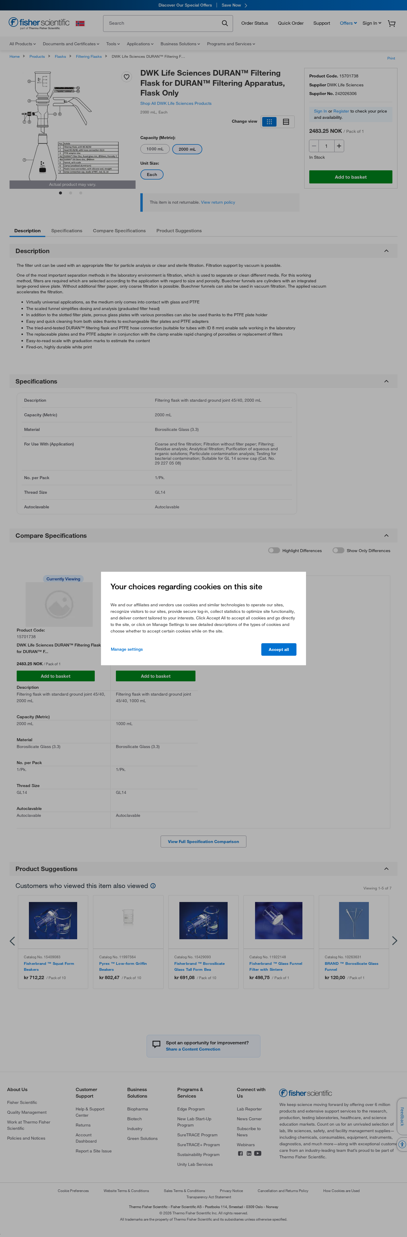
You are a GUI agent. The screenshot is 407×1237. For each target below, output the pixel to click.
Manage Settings (127, 649)
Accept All (279, 649)
